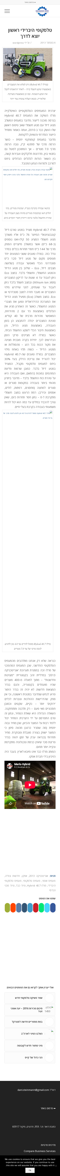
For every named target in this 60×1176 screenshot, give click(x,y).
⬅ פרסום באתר (30, 2)
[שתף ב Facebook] (53, 907)
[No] (56, 1165)
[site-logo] (35, 11)
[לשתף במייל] (7, 907)
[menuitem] (15, 11)
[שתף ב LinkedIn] (30, 907)
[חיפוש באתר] (15, 11)
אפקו (24, 876)
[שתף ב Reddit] (13, 907)
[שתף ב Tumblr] (24, 907)
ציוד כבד (21, 885)
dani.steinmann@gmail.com (33, 1090)
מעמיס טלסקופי (31, 880)
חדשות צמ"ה (12, 876)
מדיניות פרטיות (48, 1145)
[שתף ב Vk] (18, 907)
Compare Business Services (40, 1151)
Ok (30, 1170)
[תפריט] (8, 11)
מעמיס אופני (49, 880)
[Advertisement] (30, 842)
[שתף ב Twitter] (47, 907)
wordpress (18, 42)
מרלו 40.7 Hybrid (36, 885)
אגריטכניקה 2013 (38, 876)
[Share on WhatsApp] (41, 907)
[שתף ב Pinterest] (35, 907)
